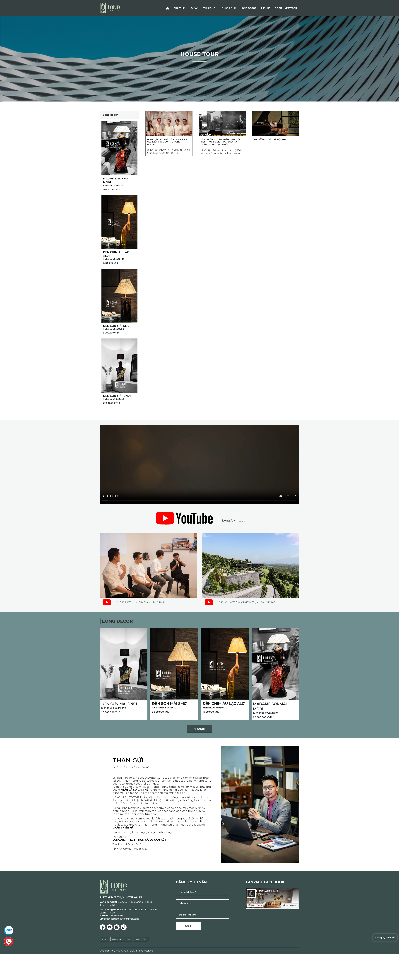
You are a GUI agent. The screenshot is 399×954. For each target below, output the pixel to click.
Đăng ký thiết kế (385, 937)
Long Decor (248, 8)
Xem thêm (199, 728)
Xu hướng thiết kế (121, 939)
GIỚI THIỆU (180, 8)
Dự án (195, 8)
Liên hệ (265, 8)
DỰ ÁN (104, 939)
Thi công (209, 8)
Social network (286, 8)
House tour (228, 8)
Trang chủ (167, 8)
